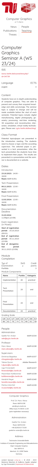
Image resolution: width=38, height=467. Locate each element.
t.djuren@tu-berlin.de (10, 365)
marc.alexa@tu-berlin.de (12, 349)
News (14, 26)
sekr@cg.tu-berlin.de (19, 406)
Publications (10, 30)
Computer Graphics (19, 19)
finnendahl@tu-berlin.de (11, 370)
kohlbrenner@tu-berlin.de (12, 376)
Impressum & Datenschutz (25, 464)
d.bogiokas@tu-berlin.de (12, 359)
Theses (13, 34)
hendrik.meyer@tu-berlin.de (13, 382)
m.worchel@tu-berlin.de (11, 388)
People (25, 26)
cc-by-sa (17, 460)
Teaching (26, 30)
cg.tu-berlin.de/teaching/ (26, 128)
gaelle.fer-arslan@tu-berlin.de (19, 430)
